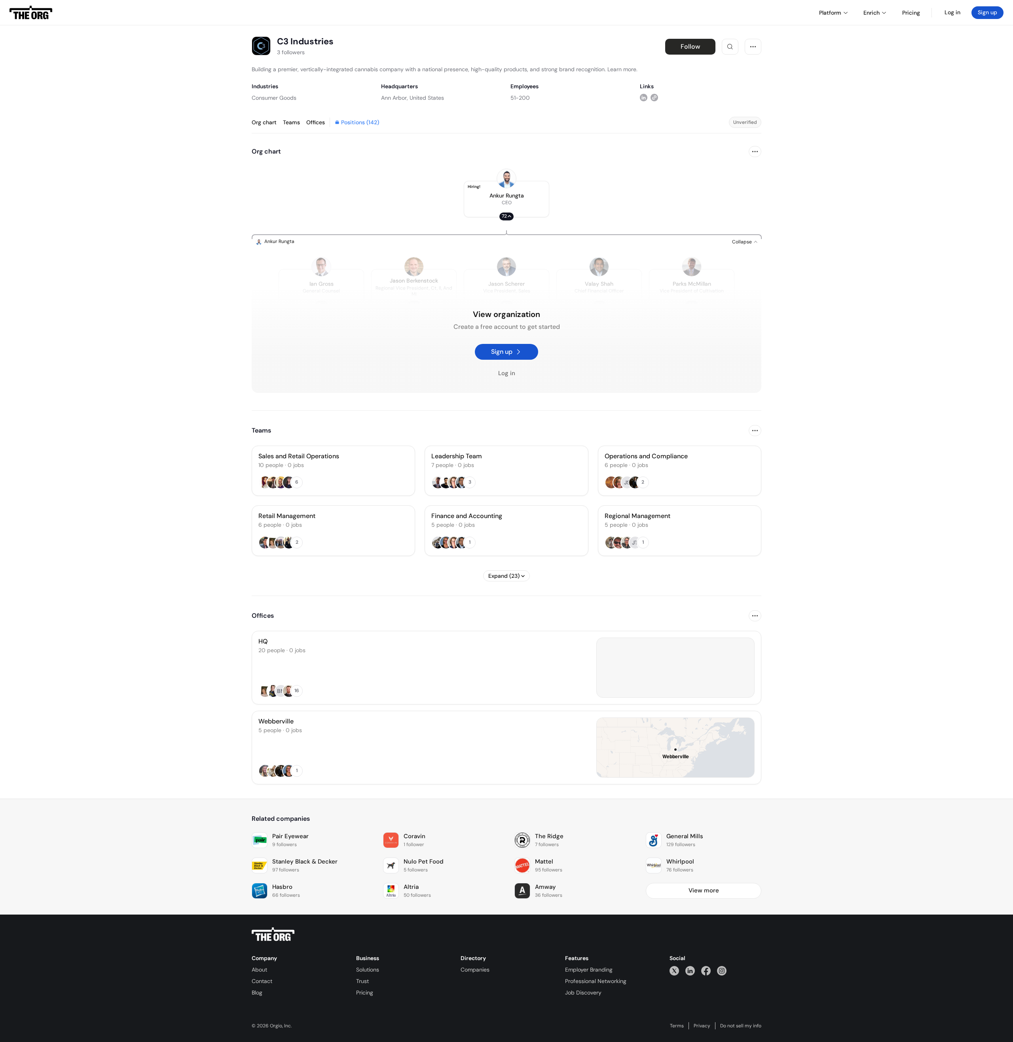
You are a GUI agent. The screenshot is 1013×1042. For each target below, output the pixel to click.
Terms (677, 1026)
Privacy (702, 1026)
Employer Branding (589, 969)
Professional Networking (595, 981)
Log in (952, 12)
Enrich (871, 12)
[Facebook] (706, 971)
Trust (362, 981)
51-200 (520, 97)
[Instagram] (722, 971)
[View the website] (654, 97)
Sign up (987, 12)
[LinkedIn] (690, 971)
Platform (830, 12)
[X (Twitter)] (674, 971)
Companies (475, 969)
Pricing (364, 992)
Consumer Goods (274, 97)
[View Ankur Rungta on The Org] (506, 178)
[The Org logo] (273, 934)
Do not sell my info (740, 1026)
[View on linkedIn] (643, 97)
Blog (257, 992)
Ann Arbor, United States (412, 97)
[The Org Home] (30, 13)
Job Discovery (583, 992)
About (259, 969)
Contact (262, 981)
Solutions (367, 969)
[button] (506, 199)
